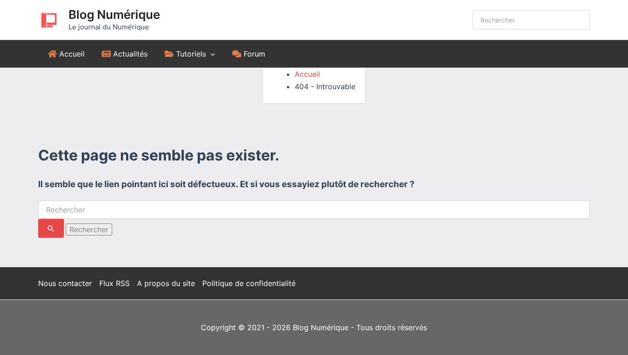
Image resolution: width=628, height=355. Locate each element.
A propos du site (166, 283)
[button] (210, 54)
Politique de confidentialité (249, 283)
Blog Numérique (114, 14)
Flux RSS (114, 283)
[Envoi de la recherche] (51, 228)
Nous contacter (65, 283)
